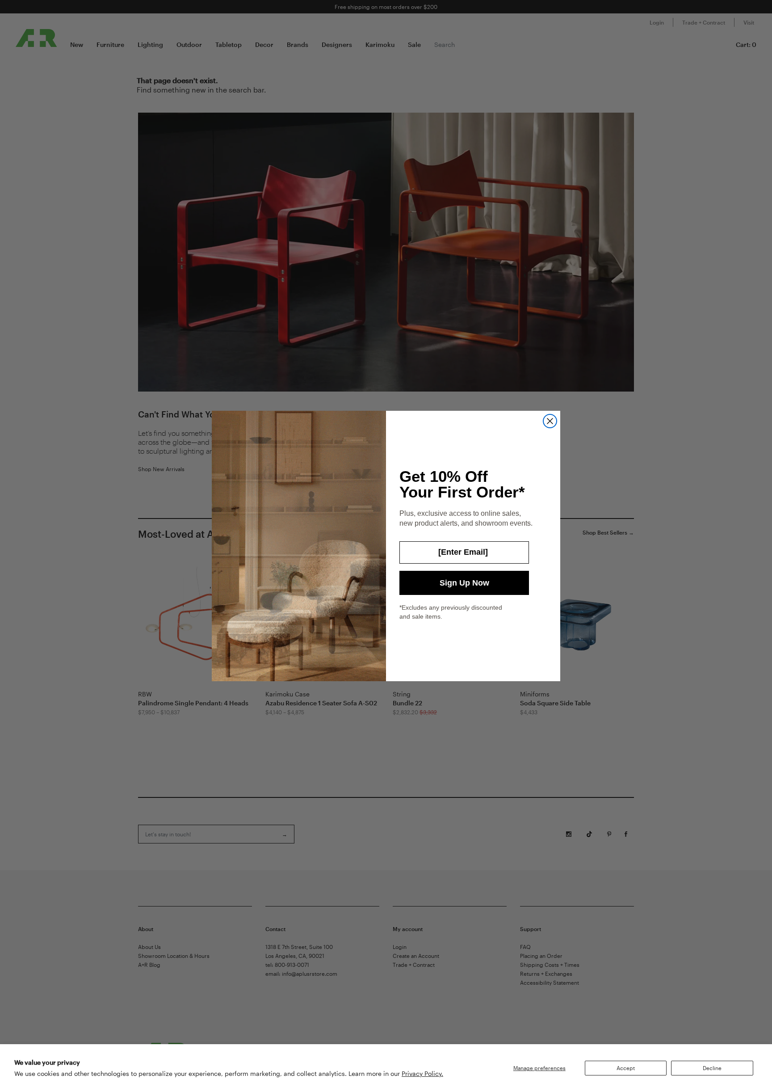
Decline (712, 1068)
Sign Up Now (464, 582)
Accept (626, 1068)
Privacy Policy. (422, 1073)
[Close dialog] (550, 421)
